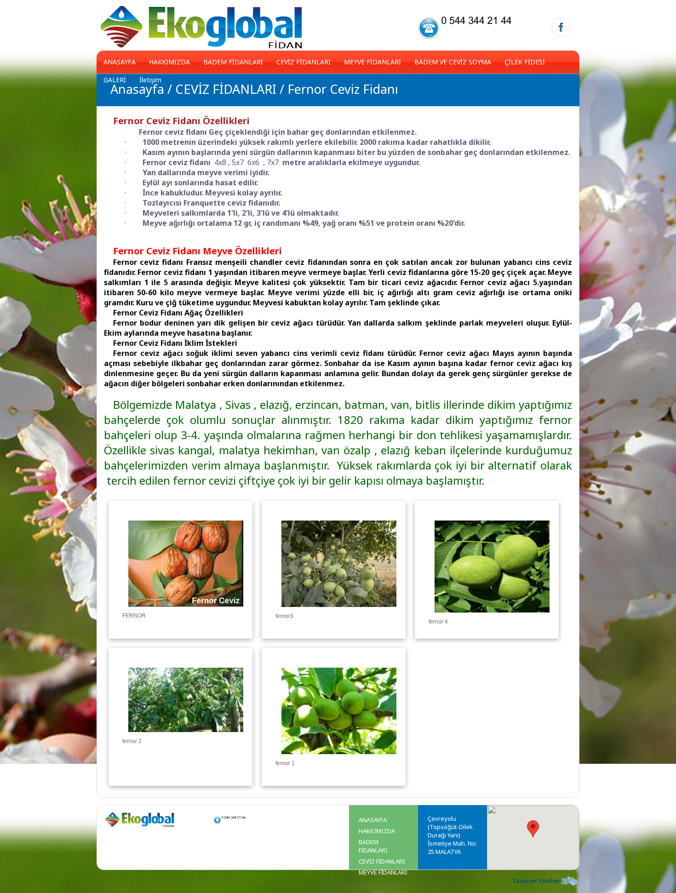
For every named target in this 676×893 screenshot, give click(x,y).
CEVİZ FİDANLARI (303, 61)
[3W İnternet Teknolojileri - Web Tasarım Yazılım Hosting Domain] (569, 885)
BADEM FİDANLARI (233, 61)
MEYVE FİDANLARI (372, 61)
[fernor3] (338, 611)
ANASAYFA (119, 61)
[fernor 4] (492, 616)
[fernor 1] (338, 758)
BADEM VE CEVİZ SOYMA (452, 61)
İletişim (150, 79)
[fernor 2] (185, 736)
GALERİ (114, 79)
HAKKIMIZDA (169, 61)
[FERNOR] (185, 610)
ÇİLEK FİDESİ (524, 61)
